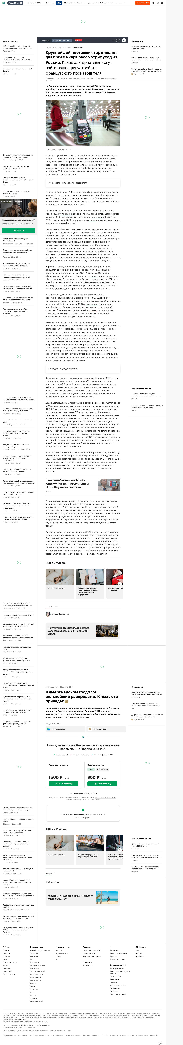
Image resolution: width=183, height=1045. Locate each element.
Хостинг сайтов (115, 976)
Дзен (58, 959)
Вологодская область (37, 965)
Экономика (7, 279)
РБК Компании (8, 835)
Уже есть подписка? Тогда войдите (82, 793)
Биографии (7, 968)
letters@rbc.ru (23, 1019)
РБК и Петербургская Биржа (13, 243)
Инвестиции (135, 697)
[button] (153, 3)
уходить (88, 377)
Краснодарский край (37, 971)
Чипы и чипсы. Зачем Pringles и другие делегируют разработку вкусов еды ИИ (146, 70)
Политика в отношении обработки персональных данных (105, 1035)
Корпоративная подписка (92, 956)
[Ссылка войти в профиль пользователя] (162, 3)
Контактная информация (118, 953)
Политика (6, 51)
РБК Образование (9, 974)
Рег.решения (114, 979)
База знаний (7, 971)
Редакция (113, 956)
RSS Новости (87, 965)
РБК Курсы (113, 991)
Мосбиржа (24, 1025)
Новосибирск (34, 956)
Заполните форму (82, 817)
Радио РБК (13, 3)
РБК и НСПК (7, 302)
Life (132, 708)
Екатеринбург (35, 953)
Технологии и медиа (10, 159)
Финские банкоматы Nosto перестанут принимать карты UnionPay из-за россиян (67, 484)
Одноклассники (62, 953)
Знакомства (114, 982)
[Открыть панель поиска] (157, 2)
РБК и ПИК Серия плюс (11, 449)
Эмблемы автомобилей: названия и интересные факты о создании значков (146, 58)
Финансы (49, 47)
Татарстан (33, 983)
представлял (52, 316)
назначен (91, 310)
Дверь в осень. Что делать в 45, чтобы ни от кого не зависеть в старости (147, 715)
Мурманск (33, 998)
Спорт (5, 510)
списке (93, 275)
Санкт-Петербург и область (40, 950)
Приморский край (36, 1001)
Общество (6, 62)
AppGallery (140, 956)
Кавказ (32, 992)
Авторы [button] (49, 606)
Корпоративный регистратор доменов (120, 972)
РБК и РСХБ (7, 726)
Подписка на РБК (89, 953)
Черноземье (34, 989)
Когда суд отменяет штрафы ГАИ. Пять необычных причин (146, 47)
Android (139, 953)
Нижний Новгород (36, 974)
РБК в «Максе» (56, 562)
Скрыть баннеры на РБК (91, 950)
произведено (97, 216)
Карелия (33, 995)
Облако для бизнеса (117, 968)
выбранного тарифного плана (105, 797)
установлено (65, 213)
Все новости (9, 41)
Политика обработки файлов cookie (144, 1035)
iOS (137, 950)
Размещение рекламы (117, 959)
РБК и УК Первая (9, 424)
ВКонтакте (60, 950)
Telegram (59, 956)
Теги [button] (55, 606)
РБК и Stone (7, 651)
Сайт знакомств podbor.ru (119, 985)
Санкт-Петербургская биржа (39, 1025)
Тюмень (32, 986)
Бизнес (134, 410)
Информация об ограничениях (15, 1035)
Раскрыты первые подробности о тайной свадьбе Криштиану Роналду (145, 704)
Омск (31, 959)
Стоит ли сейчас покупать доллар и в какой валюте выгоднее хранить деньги (146, 693)
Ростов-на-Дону (35, 980)
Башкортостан (35, 962)
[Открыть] (19, 3)
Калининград (34, 968)
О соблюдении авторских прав (42, 1035)
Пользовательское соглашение (68, 1035)
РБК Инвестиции (52, 686)
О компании (114, 950)
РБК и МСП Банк (8, 608)
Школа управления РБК (118, 994)
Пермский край (35, 977)
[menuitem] (33, 3)
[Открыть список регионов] (153, 3)
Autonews (134, 51)
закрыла (91, 219)
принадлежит (91, 303)
